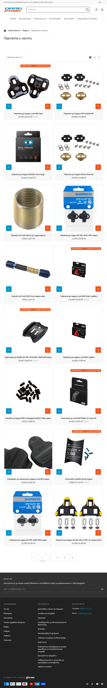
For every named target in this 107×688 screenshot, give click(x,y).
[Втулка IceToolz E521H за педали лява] (28, 270)
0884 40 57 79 (85, 609)
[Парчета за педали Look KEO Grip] (28, 87)
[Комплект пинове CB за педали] (79, 452)
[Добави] (59, 106)
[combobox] (50, 9)
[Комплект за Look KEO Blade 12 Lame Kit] (79, 391)
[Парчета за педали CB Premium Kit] (79, 87)
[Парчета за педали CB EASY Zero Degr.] (28, 148)
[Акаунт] (96, 9)
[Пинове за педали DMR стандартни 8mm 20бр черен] (28, 391)
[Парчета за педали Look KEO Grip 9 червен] (79, 270)
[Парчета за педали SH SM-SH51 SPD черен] (79, 209)
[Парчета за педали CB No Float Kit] (79, 148)
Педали (25, 30)
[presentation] (28, 116)
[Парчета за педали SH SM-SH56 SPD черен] (28, 513)
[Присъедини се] (101, 589)
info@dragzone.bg (84, 613)
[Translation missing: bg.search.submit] (87, 9)
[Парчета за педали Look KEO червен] (79, 331)
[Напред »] (72, 557)
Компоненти (14, 30)
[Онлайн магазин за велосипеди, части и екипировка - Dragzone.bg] (5, 31)
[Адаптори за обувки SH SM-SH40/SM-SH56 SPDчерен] (28, 331)
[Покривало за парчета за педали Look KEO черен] (28, 452)
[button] (101, 2)
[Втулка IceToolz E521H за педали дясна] (28, 209)
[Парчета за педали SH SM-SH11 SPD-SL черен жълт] (79, 513)
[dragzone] (13, 9)
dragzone (9, 677)
